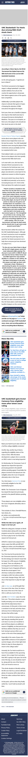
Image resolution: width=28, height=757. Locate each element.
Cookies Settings (6, 738)
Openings (19, 719)
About (3, 719)
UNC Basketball (10, 385)
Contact (3, 722)
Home (3, 385)
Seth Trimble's (11, 597)
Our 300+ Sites (21, 722)
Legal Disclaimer (21, 730)
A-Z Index (19, 733)
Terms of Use (20, 727)
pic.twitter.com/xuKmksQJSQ (11, 515)
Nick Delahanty (7, 35)
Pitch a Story (20, 725)
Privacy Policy (5, 727)
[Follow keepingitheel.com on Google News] (24, 331)
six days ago (8, 586)
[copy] (11, 38)
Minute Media (10, 742)
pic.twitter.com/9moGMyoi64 (15, 546)
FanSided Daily (5, 725)
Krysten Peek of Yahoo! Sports (11, 136)
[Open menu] (2, 2)
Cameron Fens (16, 481)
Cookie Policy (5, 730)
